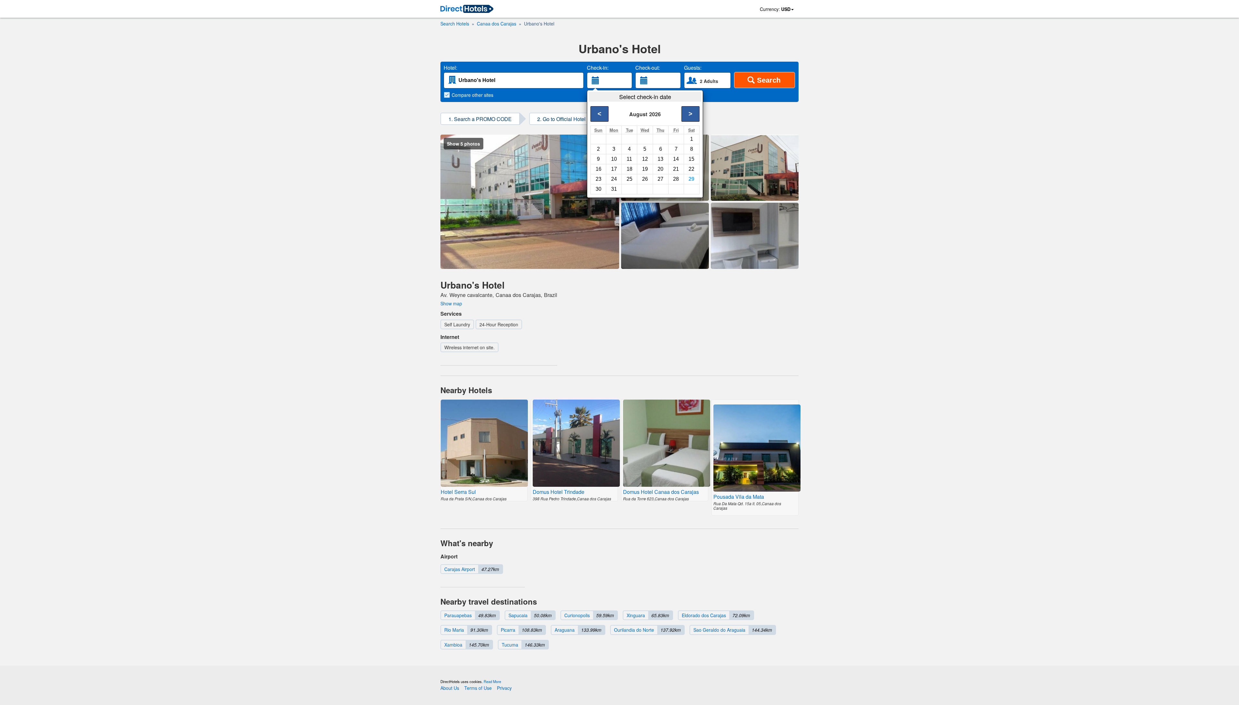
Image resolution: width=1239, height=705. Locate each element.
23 (598, 179)
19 (645, 169)
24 (614, 179)
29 (691, 179)
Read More (492, 681)
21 (676, 169)
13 (660, 159)
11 (629, 159)
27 (660, 179)
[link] (466, 9)
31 (614, 189)
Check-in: (598, 68)
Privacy (504, 688)
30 (598, 189)
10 (614, 159)
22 (691, 169)
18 (629, 169)
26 (645, 179)
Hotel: (450, 68)
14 (676, 159)
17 (614, 169)
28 (676, 179)
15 (691, 159)
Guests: (692, 68)
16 (598, 169)
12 (645, 159)
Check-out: (647, 68)
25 (629, 179)
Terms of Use (478, 688)
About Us (449, 688)
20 (660, 169)
